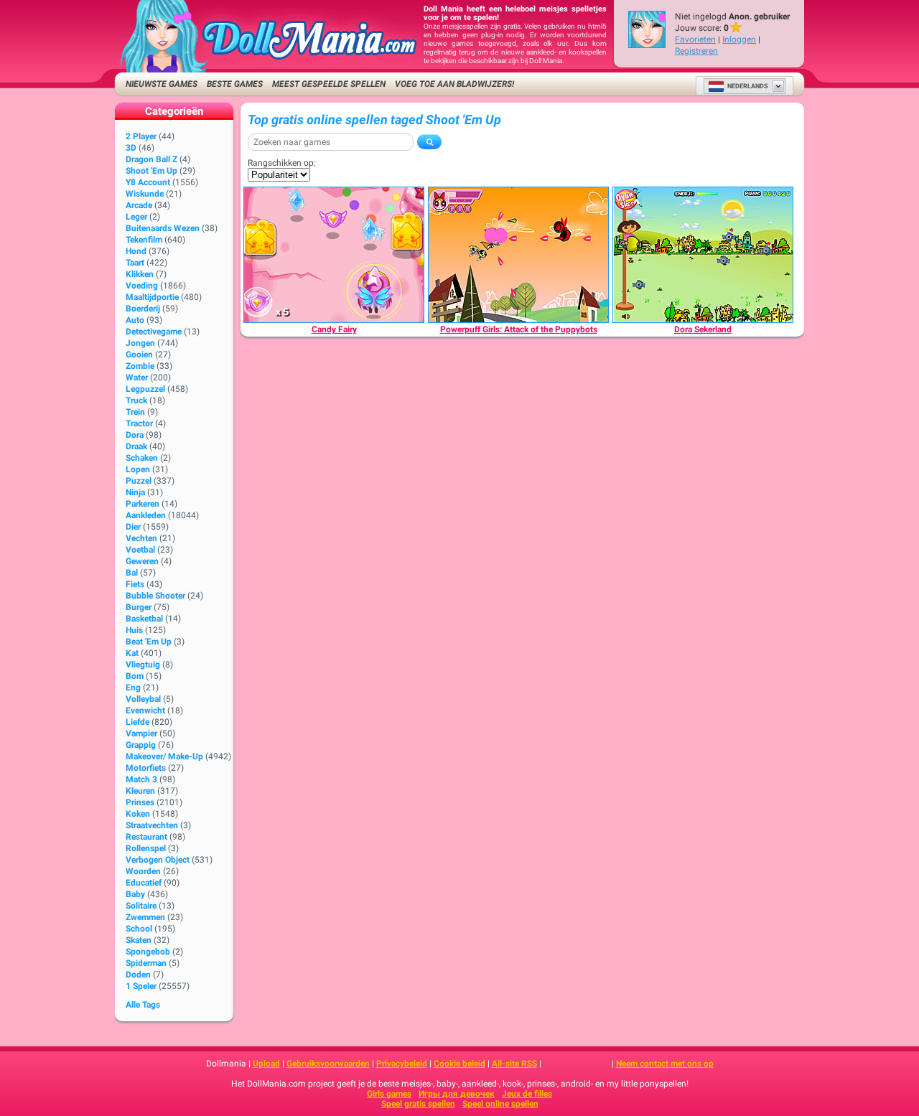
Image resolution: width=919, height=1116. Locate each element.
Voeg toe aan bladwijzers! (454, 84)
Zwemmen (145, 917)
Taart (135, 263)
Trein (135, 412)
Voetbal (140, 550)
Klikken (140, 274)
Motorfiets (146, 768)
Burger (138, 607)
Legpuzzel (145, 389)
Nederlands (747, 86)
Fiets (135, 584)
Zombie (140, 366)
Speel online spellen (500, 1104)
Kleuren (140, 791)
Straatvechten (152, 825)
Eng (133, 688)
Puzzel (138, 481)
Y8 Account (148, 182)
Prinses (140, 802)
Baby (135, 894)
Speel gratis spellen (418, 1104)
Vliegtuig (143, 665)
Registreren (696, 51)
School (139, 929)
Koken (138, 814)
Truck (136, 400)
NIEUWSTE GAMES (161, 84)
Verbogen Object (158, 860)
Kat (132, 653)
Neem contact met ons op (665, 1064)
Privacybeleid (401, 1064)
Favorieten (695, 39)
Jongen (140, 343)
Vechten (141, 538)
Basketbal (144, 619)
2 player (141, 136)
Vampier (141, 733)
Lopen (138, 469)
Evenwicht (145, 710)
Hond (136, 251)
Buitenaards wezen (163, 228)
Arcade (139, 205)
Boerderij (143, 309)
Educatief (144, 883)
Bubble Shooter (155, 596)
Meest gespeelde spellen (329, 84)
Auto (135, 320)
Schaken (142, 458)
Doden (138, 975)
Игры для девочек (457, 1094)
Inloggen (739, 39)
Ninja (135, 492)
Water (137, 377)
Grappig (141, 745)
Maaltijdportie (152, 297)
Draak (136, 446)
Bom (135, 676)
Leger (136, 217)
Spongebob (148, 952)
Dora (135, 435)
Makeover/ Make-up (164, 756)
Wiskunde (145, 194)
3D (131, 148)
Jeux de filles (527, 1094)
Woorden (143, 871)
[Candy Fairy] (333, 255)
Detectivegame (154, 332)
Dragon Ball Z (151, 159)
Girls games (389, 1094)
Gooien (139, 355)
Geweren (142, 561)
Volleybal (143, 699)
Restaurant (146, 837)
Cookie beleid (459, 1064)
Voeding (142, 286)
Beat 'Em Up (149, 642)
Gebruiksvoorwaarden (328, 1064)
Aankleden (146, 515)
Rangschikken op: (282, 163)
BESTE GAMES (235, 84)
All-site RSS (514, 1064)
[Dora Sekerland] (702, 255)
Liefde (137, 722)
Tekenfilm (144, 240)
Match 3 (141, 779)
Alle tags (143, 1005)
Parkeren (142, 504)
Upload (266, 1064)
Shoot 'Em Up (151, 171)
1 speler (141, 986)
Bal (132, 573)
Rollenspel (146, 848)
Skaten (138, 940)
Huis (134, 630)
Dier (133, 527)
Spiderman (146, 963)
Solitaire (141, 906)
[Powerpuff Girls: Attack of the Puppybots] (518, 255)
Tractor (139, 423)
